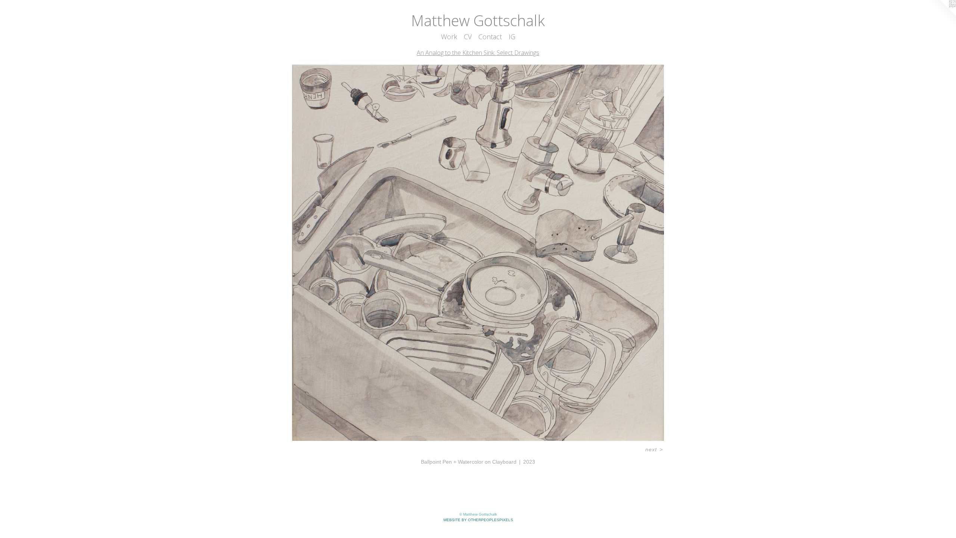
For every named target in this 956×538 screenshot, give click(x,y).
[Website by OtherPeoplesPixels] (941, 15)
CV (468, 36)
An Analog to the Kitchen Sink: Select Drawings (478, 53)
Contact (490, 36)
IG (512, 36)
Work (449, 36)
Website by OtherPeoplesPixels (478, 520)
